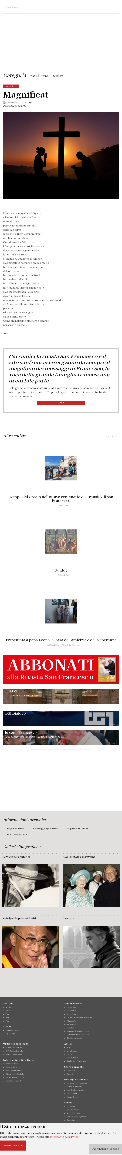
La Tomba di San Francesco (78, 1035)
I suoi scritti (71, 1011)
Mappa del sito (72, 1097)
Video (8, 1011)
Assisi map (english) (14, 1081)
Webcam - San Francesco (77, 1083)
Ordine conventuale (14, 1047)
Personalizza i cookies (105, 1148)
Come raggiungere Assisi (45, 828)
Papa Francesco (12, 1030)
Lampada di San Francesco (78, 1031)
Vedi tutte (112, 436)
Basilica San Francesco (76, 1061)
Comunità (71, 1070)
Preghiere (57, 75)
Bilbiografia (71, 1024)
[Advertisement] (61, 47)
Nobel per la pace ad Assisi (19, 918)
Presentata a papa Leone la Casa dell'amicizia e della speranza (61, 640)
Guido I (61, 570)
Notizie (8, 1007)
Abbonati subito (73, 1113)
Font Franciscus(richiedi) (77, 1117)
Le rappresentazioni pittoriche (79, 1017)
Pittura (69, 1054)
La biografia (71, 1007)
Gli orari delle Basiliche (15, 1074)
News (44, 75)
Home (33, 75)
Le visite (68, 918)
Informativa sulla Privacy (65, 1136)
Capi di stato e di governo (79, 856)
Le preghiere (72, 1014)
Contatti (70, 1074)
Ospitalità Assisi (15, 828)
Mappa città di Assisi (77, 828)
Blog (7, 1017)
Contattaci (71, 1120)
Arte (68, 1047)
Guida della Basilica (17, 834)
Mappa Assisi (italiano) (15, 1077)
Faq (7, 1021)
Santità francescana (14, 1054)
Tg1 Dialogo (10, 1034)
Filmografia (71, 1021)
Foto (7, 1014)
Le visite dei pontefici (16, 856)
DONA (61, 403)
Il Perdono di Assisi (74, 1038)
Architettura (72, 1051)
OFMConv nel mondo (14, 1051)
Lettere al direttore (74, 1087)
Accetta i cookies (13, 1145)
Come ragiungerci (13, 1067)
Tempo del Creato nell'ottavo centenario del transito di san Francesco (61, 499)
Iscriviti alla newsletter (76, 1090)
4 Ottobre (70, 1028)
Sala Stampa (72, 1094)
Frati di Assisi (72, 1058)
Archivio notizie (73, 1110)
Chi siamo (71, 1106)
